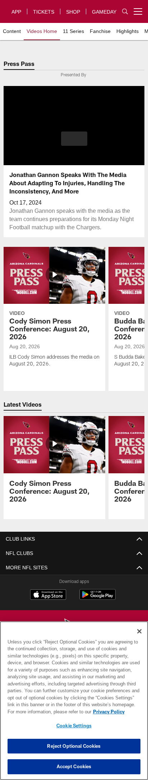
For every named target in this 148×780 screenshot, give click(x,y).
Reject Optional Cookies (74, 746)
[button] (74, 138)
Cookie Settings (74, 725)
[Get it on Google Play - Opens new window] (97, 598)
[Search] (125, 11)
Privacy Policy (109, 711)
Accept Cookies (74, 766)
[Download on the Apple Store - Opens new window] (48, 595)
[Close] (139, 631)
